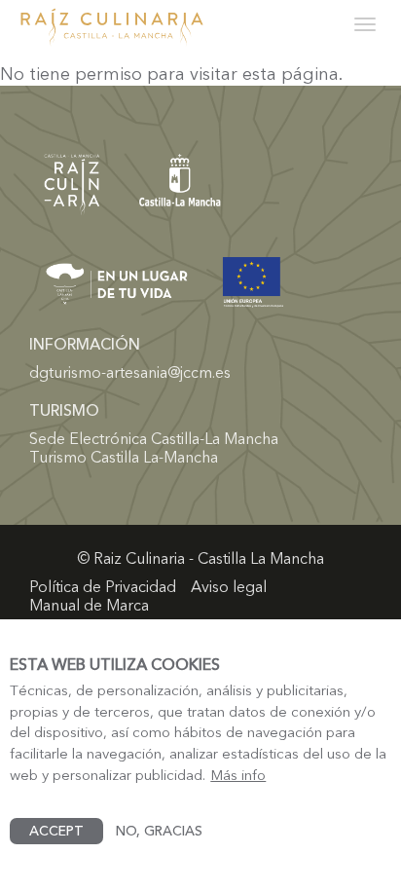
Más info (238, 775)
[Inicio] (112, 27)
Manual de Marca (89, 605)
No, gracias (159, 830)
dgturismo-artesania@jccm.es (130, 372)
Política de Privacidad (102, 586)
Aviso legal (229, 586)
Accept (56, 830)
